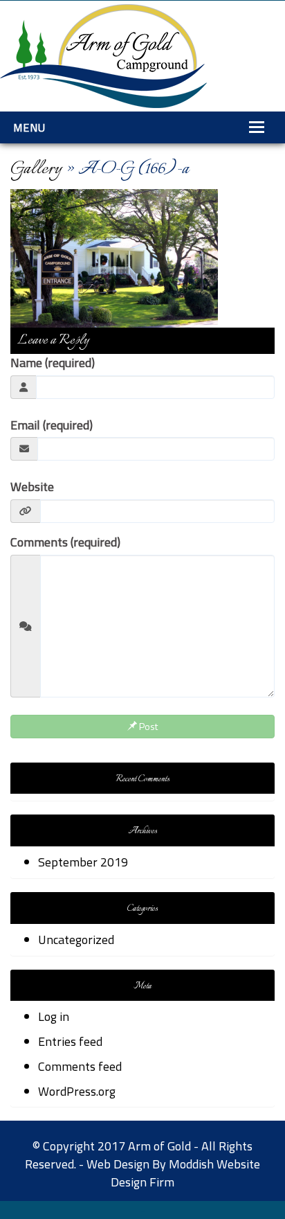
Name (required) (52, 363)
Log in (53, 1016)
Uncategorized (76, 939)
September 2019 (83, 862)
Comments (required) (65, 542)
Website (32, 487)
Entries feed (70, 1041)
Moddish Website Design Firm (185, 1173)
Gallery (36, 169)
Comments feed (80, 1066)
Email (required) (51, 425)
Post (147, 726)
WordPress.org (77, 1091)
